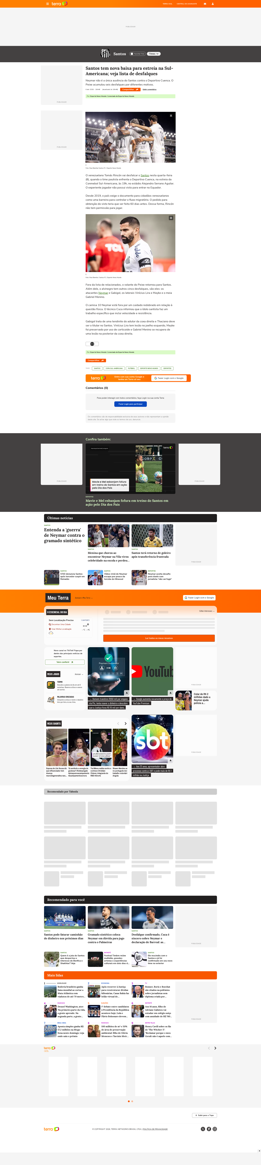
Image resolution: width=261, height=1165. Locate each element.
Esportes (167, 368)
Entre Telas (150, 1023)
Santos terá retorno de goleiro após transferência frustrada (151, 554)
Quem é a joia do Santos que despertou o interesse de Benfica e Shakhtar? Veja (72, 959)
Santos (120, 53)
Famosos (61, 1003)
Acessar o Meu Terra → (84, 597)
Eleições (104, 1003)
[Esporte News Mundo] (92, 344)
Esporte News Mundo (149, 368)
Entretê (107, 953)
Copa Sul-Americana (114, 368)
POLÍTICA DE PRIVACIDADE (155, 1129)
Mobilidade (61, 983)
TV (146, 983)
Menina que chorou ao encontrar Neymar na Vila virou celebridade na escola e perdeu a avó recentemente (108, 556)
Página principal (60, 4)
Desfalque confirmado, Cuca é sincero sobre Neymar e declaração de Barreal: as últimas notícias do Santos (150, 938)
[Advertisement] (196, 577)
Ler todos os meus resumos (159, 638)
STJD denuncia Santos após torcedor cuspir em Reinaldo (72, 577)
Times (152, 53)
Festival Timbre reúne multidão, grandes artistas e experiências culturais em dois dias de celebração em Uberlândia (116, 959)
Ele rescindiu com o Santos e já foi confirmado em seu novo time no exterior (160, 959)
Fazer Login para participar (130, 404)
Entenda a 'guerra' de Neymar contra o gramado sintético (64, 535)
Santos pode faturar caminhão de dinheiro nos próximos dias (63, 936)
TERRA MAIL (167, 4)
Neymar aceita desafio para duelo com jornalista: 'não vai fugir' (160, 577)
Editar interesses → (207, 611)
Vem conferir (63, 662)
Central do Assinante (187, 4)
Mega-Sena (61, 1023)
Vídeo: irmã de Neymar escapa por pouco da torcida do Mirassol (115, 577)
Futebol (131, 368)
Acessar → (79, 674)
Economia (105, 983)
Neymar (103, 293)
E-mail (205, 4)
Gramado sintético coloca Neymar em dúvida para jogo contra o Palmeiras (106, 938)
